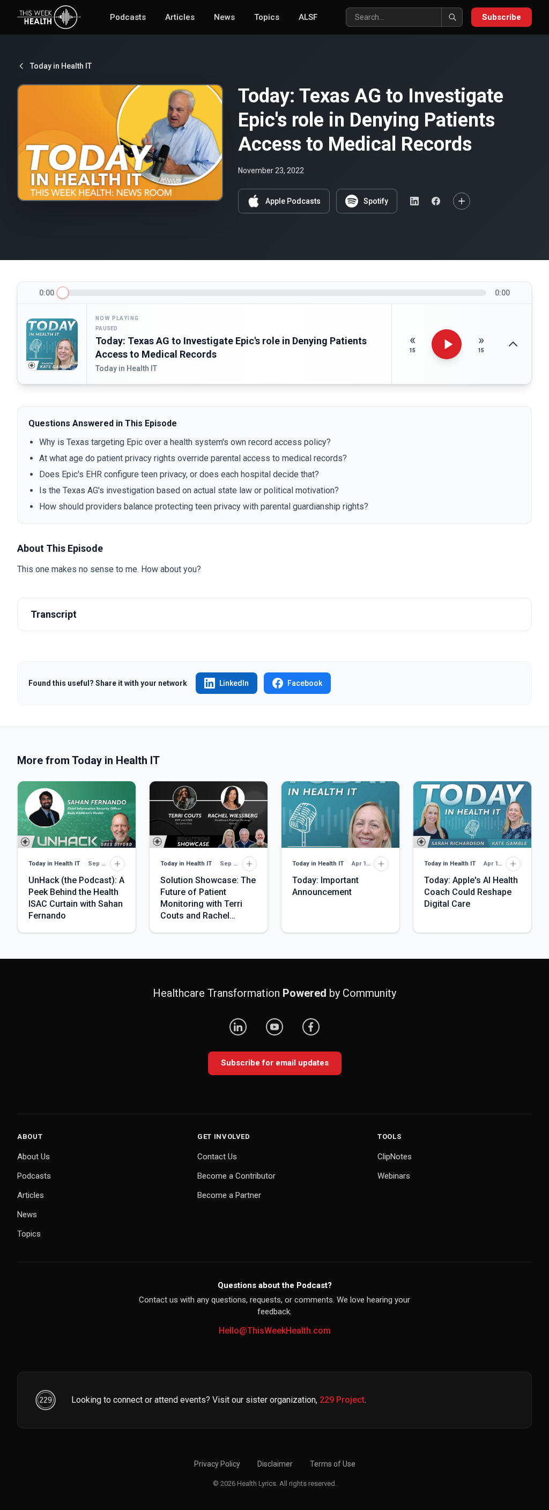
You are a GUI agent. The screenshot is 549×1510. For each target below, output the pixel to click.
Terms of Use (332, 1464)
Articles (180, 17)
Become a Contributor (236, 1176)
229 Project (342, 1400)
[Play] (447, 344)
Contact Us (217, 1156)
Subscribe (501, 17)
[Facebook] (311, 1027)
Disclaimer (275, 1464)
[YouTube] (274, 1027)
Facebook (304, 683)
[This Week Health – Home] (49, 17)
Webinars (393, 1176)
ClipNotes (394, 1156)
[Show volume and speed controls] (513, 344)
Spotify (375, 201)
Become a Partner (229, 1195)
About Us (33, 1156)
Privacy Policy (217, 1464)
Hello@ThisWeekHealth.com (275, 1331)
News (224, 17)
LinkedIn (234, 683)
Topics (266, 17)
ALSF (308, 17)
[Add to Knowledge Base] (461, 201)
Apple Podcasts (293, 201)
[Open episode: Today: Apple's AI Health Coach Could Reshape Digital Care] (472, 814)
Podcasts (128, 17)
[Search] (452, 17)
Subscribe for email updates (275, 1063)
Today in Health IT (61, 66)
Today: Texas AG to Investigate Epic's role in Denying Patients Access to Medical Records (231, 347)
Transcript (54, 614)
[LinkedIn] (238, 1027)
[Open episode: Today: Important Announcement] (340, 814)
